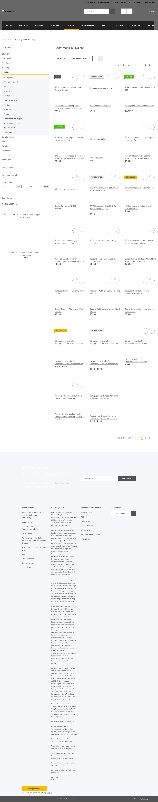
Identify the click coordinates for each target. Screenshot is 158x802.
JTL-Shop (145, 799)
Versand (49, 793)
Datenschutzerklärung (65, 473)
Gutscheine (6, 58)
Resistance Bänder (11, 82)
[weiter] (154, 65)
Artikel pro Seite (80, 58)
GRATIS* (5, 54)
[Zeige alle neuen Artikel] (48, 204)
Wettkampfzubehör (12, 123)
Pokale (6, 114)
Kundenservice (28, 563)
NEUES (5, 141)
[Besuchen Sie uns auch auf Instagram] (129, 11)
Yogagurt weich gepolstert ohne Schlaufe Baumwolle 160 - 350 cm (104, 417)
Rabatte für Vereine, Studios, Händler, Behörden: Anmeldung (33, 515)
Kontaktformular (28, 567)
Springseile (8, 77)
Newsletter (149, 2)
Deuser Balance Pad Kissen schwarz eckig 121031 (140, 310)
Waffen (7, 96)
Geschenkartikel (10, 100)
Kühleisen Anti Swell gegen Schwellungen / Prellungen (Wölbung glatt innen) (70, 260)
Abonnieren (127, 478)
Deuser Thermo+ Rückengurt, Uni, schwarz (69, 310)
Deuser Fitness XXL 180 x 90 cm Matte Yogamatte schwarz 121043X (140, 260)
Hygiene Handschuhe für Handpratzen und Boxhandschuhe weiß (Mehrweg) (104, 362)
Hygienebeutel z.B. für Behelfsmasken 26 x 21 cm (136, 360)
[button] (134, 11)
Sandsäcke (6, 155)
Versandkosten (87, 525)
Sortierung (61, 58)
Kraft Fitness (9, 91)
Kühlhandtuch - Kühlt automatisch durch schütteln (139, 207)
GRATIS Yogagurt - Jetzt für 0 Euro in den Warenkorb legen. (105, 207)
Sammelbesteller (29, 522)
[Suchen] (112, 11)
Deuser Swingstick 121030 (65, 206)
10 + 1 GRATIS (9, 128)
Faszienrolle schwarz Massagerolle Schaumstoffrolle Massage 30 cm (139, 157)
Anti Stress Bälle (96, 158)
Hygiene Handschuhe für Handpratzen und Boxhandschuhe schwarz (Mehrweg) (69, 362)
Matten (7, 105)
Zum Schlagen (8, 137)
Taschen (7, 86)
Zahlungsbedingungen (90, 534)
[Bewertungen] (93, 108)
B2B (23, 554)
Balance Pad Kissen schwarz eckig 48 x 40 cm (105, 310)
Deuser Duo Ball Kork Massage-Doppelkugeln (103, 260)
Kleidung (5, 67)
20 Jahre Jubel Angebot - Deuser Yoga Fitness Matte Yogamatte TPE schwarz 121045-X (70, 157)
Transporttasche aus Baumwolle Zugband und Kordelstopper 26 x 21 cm (70, 415)
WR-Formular (27, 533)
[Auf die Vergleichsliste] (75, 77)
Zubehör (5, 72)
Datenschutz (86, 521)
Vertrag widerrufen (35, 788)
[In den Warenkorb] (133, 513)
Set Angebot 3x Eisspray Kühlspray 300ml (139, 106)
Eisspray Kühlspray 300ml (100, 105)
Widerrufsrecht (87, 530)
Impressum (85, 539)
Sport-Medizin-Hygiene (13, 118)
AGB (82, 517)
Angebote (6, 150)
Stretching (8, 109)
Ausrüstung (7, 63)
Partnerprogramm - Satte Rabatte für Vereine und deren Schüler (34, 540)
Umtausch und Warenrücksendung (30, 527)
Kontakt (137, 2)
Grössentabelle (28, 559)
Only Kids (6, 146)
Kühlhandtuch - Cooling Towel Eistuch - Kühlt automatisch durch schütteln (69, 106)
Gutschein (8, 132)
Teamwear (6, 160)
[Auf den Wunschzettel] (81, 77)
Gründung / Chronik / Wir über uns (34, 548)
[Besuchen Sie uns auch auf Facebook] (124, 11)
